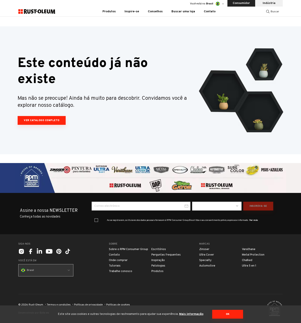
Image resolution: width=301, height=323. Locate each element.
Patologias (158, 266)
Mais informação (191, 314)
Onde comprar (118, 260)
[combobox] (217, 206)
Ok (228, 314)
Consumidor (241, 3)
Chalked (247, 260)
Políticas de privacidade (88, 305)
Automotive (207, 266)
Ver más (253, 220)
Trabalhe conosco (120, 271)
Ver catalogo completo (41, 120)
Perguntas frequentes (166, 255)
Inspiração (158, 260)
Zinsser (204, 249)
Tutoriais (115, 266)
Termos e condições (59, 305)
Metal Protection (253, 255)
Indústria (269, 3)
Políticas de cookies (118, 305)
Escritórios (158, 249)
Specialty (205, 260)
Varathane (248, 249)
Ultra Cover (206, 255)
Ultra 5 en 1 (249, 266)
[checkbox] (96, 220)
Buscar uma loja (183, 11)
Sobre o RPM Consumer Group (128, 249)
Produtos (157, 271)
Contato (210, 11)
